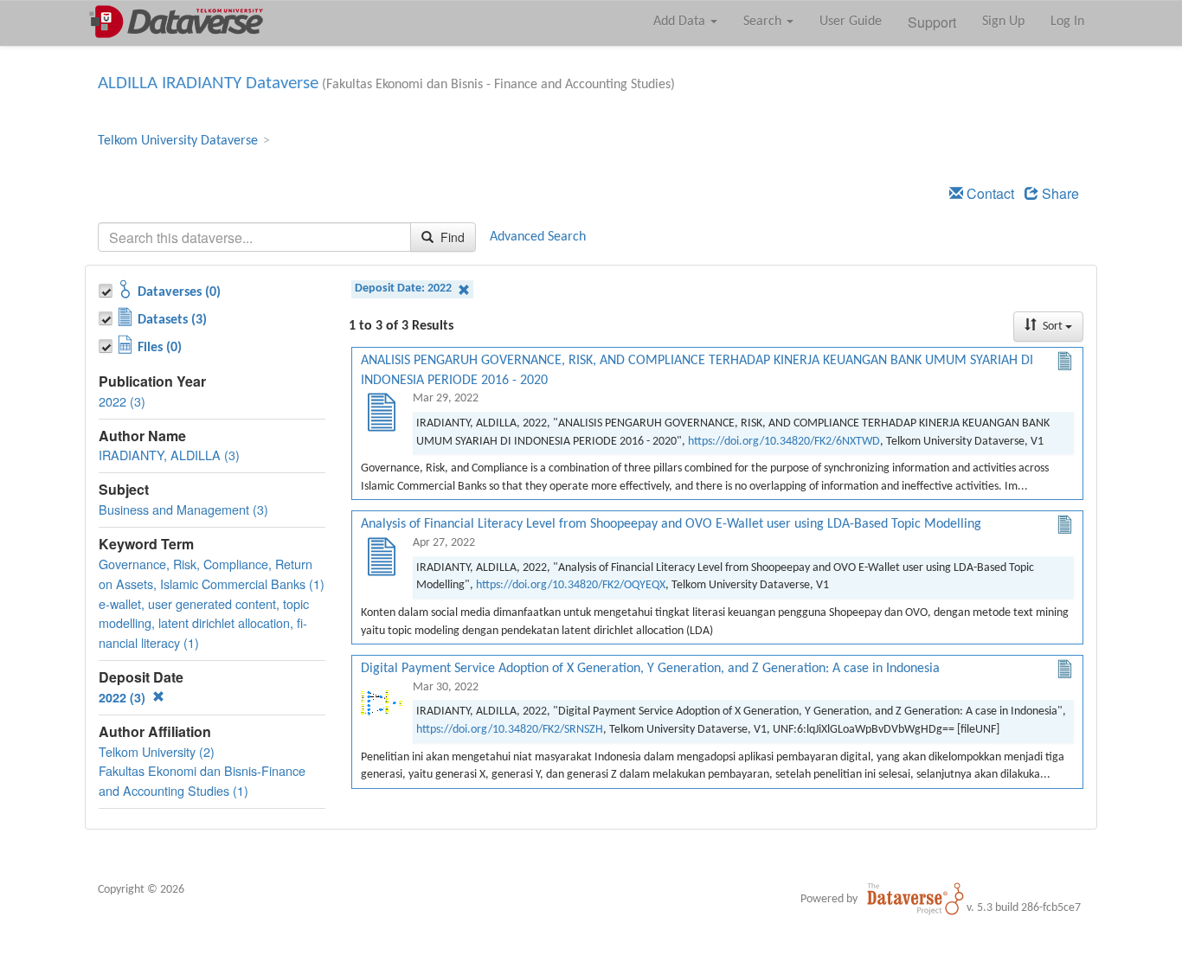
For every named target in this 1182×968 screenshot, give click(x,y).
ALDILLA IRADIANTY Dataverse (208, 83)
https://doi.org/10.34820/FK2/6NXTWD (784, 441)
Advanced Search (538, 237)
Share (1058, 193)
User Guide (850, 22)
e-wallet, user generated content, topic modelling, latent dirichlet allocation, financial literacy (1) (204, 623)
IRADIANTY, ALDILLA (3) (169, 455)
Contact (988, 193)
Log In (1067, 22)
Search (764, 22)
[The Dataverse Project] (915, 899)
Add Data (681, 22)
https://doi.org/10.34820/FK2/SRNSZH (509, 729)
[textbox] (254, 237)
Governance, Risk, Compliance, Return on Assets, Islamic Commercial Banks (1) (211, 574)
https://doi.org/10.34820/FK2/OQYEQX (570, 585)
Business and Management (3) (183, 509)
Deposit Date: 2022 (404, 288)
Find (451, 237)
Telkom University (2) (157, 751)
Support (932, 22)
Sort (1052, 326)
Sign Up (1003, 22)
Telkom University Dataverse (178, 141)
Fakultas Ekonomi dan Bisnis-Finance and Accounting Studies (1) (202, 780)
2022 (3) (122, 401)
